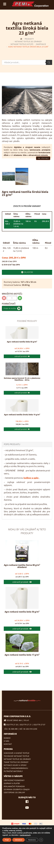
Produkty (29, 39)
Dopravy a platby (12, 783)
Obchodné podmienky (14, 780)
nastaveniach (25, 835)
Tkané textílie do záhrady (16, 762)
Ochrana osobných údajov (17, 789)
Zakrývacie (41, 44)
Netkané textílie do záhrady (28, 41)
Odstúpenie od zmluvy (14, 792)
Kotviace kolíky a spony (15, 765)
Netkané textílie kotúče (22, 44)
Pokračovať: (9, 303)
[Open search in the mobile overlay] (27, 62)
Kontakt (8, 744)
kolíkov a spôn (31, 477)
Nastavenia (32, 840)
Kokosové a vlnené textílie (16, 753)
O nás (6, 741)
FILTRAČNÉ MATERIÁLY (13, 771)
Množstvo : (12, 293)
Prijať (7, 840)
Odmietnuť (18, 840)
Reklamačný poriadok (14, 786)
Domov (7, 738)
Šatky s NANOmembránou (16, 768)
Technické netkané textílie (16, 756)
